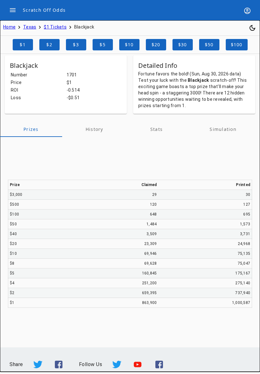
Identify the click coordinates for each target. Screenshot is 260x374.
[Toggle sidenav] (12, 10)
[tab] (31, 129)
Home (9, 26)
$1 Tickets (55, 26)
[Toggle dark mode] (252, 27)
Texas (29, 26)
